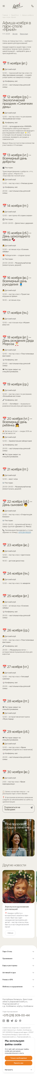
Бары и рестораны (9, 966)
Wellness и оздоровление (12, 987)
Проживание (7, 959)
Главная (5, 15)
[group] (18, 904)
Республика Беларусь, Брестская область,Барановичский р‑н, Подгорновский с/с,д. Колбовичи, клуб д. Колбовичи (17, 1002)
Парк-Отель (7, 952)
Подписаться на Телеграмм (12, 808)
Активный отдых (9, 973)
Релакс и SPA (7, 980)
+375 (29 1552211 (24, 532)
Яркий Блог (15, 15)
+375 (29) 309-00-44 (16, 1015)
